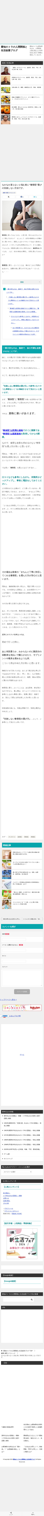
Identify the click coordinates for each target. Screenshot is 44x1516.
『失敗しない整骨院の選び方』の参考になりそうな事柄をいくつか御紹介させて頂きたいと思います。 (23, 300)
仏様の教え (6, 1201)
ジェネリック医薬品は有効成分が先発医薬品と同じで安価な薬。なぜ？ (26, 883)
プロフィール (9, 1208)
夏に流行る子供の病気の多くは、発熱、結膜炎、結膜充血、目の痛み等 (25, 873)
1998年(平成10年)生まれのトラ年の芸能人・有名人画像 (22, 1144)
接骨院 (20, 837)
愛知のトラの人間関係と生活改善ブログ (24, 1459)
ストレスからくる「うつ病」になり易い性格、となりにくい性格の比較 (26, 903)
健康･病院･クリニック (9, 192)
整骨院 (33, 837)
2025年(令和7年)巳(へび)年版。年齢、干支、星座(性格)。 (22, 1149)
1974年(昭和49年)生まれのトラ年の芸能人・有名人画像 (22, 1135)
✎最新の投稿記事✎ (8, 1427)
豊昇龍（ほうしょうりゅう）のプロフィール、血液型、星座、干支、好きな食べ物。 (26, 118)
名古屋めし (6, 1193)
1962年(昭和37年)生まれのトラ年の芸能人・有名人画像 (22, 1130)
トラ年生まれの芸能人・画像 (12, 1195)
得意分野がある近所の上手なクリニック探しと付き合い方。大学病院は (12, 919)
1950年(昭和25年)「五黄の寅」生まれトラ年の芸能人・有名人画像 (22, 1124)
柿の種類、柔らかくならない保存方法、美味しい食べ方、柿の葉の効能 (26, 108)
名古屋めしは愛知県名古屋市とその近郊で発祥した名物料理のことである (33, 1427)
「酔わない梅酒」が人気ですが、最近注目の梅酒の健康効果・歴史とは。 (26, 893)
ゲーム (22, 1054)
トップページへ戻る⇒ (8, 999)
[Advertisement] (22, 22)
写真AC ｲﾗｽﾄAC (17, 1213)
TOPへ (33, 1514)
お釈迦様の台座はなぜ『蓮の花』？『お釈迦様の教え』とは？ (11, 1449)
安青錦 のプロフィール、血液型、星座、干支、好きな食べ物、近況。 (26, 78)
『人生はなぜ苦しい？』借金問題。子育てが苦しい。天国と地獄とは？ (33, 1449)
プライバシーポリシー (12, 1211)
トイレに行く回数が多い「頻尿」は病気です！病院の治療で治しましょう (33, 919)
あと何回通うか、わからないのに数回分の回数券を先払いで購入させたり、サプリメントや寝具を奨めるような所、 (26, 331)
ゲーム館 (7, 1154)
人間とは (6, 1198)
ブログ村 (6, 1203)
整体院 (26, 837)
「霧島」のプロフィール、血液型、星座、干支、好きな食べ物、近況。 (26, 68)
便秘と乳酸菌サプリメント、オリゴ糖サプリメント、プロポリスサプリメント (26, 98)
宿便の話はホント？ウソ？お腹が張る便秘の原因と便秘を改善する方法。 (26, 853)
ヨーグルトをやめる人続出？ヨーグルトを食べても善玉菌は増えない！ (26, 863)
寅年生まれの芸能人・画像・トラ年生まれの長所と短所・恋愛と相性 (22, 1117)
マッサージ (12, 837)
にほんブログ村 (15, 1016)
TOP (18, 1351)
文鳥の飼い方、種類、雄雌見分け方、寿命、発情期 (26, 87)
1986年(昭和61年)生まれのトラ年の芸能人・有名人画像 (22, 1140)
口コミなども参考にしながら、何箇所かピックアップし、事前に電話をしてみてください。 (25, 320)
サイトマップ (8, 1158)
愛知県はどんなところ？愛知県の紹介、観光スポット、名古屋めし (33, 1438)
